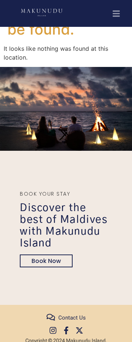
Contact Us (72, 317)
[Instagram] (53, 330)
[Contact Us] (51, 317)
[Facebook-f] (66, 330)
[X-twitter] (79, 330)
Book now (46, 261)
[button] (116, 13)
